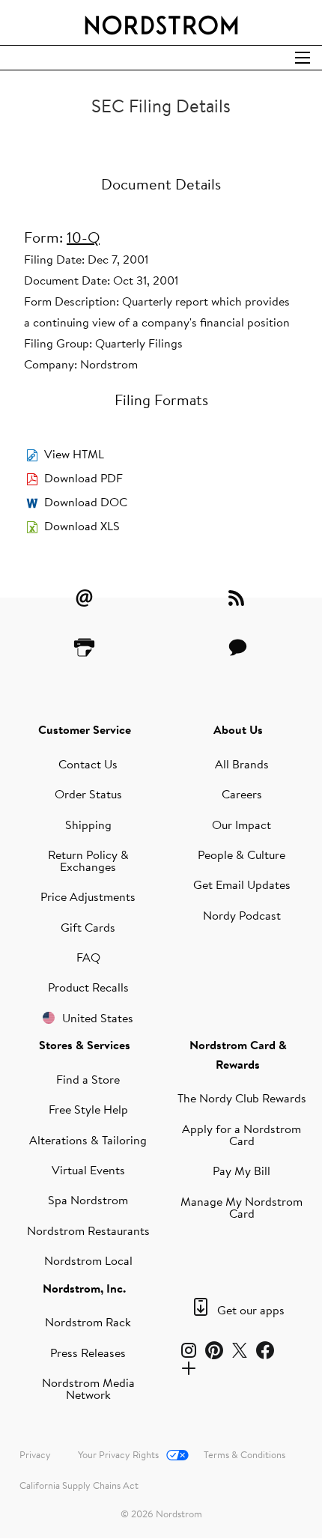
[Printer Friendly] (84, 647)
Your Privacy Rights (118, 1454)
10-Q (83, 237)
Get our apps (251, 1310)
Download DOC (85, 502)
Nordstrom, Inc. (84, 1288)
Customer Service (84, 729)
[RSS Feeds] (238, 597)
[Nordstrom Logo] (161, 22)
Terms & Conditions (244, 1454)
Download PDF (83, 478)
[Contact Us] (238, 647)
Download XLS (82, 525)
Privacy (35, 1454)
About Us (238, 729)
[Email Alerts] (84, 597)
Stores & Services (84, 1044)
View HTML (74, 454)
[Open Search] (302, 58)
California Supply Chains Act (79, 1485)
